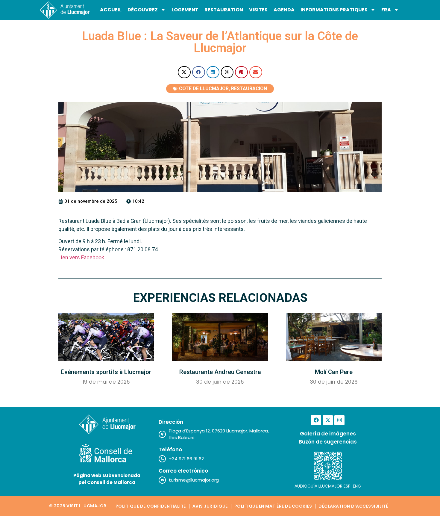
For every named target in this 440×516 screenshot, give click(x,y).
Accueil (111, 9)
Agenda (284, 9)
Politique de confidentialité (151, 506)
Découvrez (143, 9)
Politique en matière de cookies (273, 506)
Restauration (223, 9)
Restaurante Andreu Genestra (220, 372)
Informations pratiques (334, 9)
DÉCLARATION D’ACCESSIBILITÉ (353, 506)
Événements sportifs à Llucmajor (106, 372)
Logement (185, 9)
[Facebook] (316, 420)
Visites (258, 9)
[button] (184, 72)
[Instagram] (339, 420)
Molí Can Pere (334, 372)
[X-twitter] (328, 420)
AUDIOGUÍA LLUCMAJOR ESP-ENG (328, 486)
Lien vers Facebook (81, 257)
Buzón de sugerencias (328, 441)
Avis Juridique (210, 506)
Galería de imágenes (328, 433)
